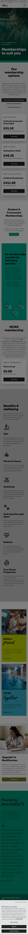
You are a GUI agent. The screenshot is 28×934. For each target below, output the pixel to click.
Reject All (14, 926)
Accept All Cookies (14, 931)
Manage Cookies (14, 922)
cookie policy (19, 919)
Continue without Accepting (21, 902)
